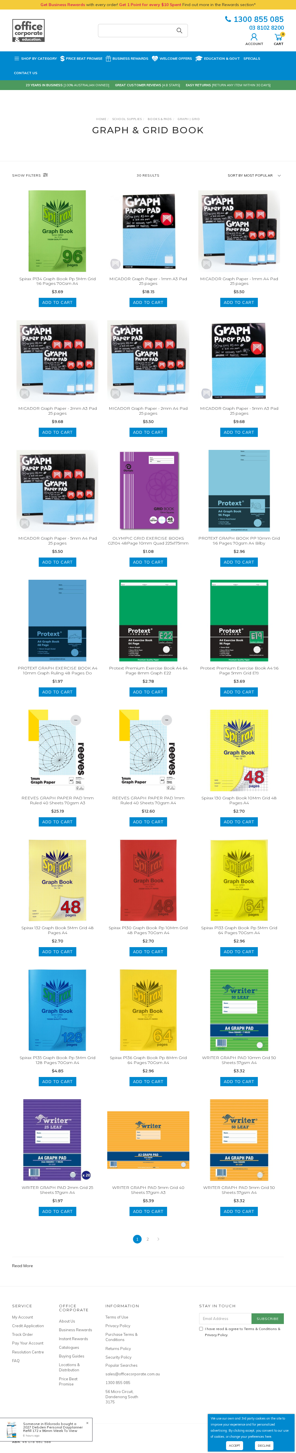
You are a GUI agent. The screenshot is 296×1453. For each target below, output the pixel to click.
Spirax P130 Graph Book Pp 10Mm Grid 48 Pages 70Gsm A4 (148, 930)
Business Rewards (130, 58)
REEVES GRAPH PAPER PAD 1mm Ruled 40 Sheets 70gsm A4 (148, 800)
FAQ (16, 1360)
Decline (264, 1446)
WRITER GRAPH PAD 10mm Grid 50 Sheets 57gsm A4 (239, 1060)
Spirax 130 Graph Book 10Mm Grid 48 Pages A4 (239, 800)
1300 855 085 (259, 19)
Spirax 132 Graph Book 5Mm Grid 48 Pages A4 (57, 930)
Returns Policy (118, 1348)
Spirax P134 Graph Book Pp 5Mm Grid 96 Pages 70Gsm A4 (57, 281)
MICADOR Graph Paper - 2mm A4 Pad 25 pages (148, 411)
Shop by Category (39, 58)
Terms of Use (117, 1317)
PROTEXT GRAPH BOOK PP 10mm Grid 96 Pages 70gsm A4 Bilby (239, 541)
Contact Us (25, 73)
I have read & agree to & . (242, 1332)
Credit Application (28, 1325)
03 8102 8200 (266, 27)
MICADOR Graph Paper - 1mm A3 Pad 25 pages (148, 281)
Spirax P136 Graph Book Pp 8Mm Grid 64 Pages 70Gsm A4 (148, 1060)
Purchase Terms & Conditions (122, 1337)
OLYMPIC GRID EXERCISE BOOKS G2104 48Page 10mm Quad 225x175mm (148, 541)
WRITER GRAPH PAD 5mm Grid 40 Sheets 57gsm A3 (148, 1190)
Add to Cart (57, 302)
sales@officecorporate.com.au (122, 1374)
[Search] (179, 30)
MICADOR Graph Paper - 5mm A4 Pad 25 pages (57, 541)
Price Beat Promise (84, 58)
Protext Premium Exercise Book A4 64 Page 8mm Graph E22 (148, 670)
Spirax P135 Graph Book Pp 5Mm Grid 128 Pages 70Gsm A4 (57, 1060)
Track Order (22, 1334)
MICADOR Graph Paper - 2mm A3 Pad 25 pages (57, 411)
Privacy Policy (118, 1325)
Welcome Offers (176, 58)
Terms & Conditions (260, 1329)
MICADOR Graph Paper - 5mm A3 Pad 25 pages (239, 411)
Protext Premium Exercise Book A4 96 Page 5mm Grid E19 (239, 670)
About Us (67, 1321)
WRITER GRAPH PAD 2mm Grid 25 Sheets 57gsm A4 (57, 1190)
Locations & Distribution (69, 1367)
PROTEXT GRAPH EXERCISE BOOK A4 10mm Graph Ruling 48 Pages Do (57, 670)
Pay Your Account (27, 1343)
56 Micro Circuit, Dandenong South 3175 (122, 1396)
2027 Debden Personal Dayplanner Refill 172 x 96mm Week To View (53, 1429)
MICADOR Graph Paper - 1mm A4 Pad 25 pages (239, 281)
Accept (234, 1446)
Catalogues (69, 1347)
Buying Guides (71, 1356)
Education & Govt (222, 58)
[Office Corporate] (28, 30)
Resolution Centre (28, 1352)
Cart (279, 39)
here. (268, 1437)
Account (254, 44)
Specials (251, 58)
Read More (22, 1265)
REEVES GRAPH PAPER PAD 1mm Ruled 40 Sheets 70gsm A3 (57, 800)
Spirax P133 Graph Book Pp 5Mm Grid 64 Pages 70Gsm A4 (239, 930)
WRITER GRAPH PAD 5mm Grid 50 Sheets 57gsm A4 (239, 1190)
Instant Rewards (73, 1338)
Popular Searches (122, 1365)
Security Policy (119, 1357)
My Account (22, 1317)
